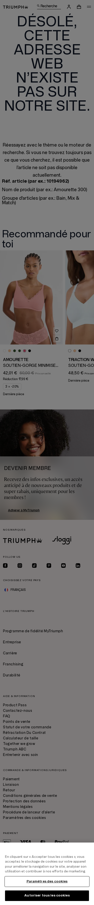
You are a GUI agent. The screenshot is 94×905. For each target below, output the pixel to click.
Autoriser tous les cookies (46, 895)
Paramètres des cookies (47, 881)
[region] (47, 874)
